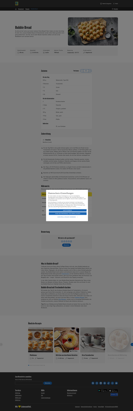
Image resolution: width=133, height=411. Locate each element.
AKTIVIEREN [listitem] (67, 210)
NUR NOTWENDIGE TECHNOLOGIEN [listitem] (67, 213)
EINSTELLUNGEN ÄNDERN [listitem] (67, 217)
